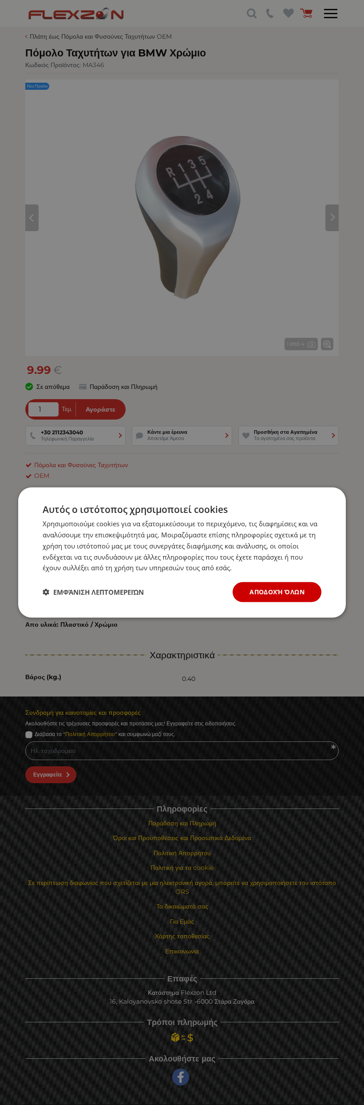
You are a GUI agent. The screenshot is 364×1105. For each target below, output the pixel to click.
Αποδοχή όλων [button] (277, 592)
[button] (93, 592)
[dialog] (182, 553)
